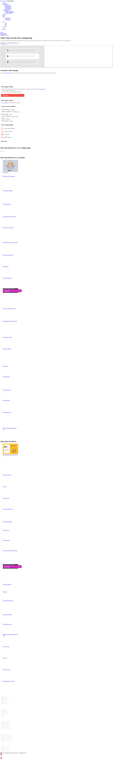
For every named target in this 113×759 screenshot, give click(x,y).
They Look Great (6, 646)
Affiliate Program (6, 712)
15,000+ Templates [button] (6, 4)
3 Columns (5, 591)
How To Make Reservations (8, 600)
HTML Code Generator (7, 740)
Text (18, 42)
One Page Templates (6, 728)
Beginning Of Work (6, 669)
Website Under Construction (8, 227)
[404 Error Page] (10, 171)
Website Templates (8, 5)
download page (42, 89)
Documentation (7, 18)
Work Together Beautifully (8, 190)
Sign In (4, 27)
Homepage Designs (6, 749)
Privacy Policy (5, 698)
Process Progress (6, 498)
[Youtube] (1, 755)
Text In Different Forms (7, 624)
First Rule (4, 486)
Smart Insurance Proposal (7, 337)
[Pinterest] (1, 758)
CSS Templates (6, 725)
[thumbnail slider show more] (1, 151)
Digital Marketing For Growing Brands (10, 454)
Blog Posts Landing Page (7, 278)
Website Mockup (6, 750)
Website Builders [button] (5, 10)
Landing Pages (5, 748)
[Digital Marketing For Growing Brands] (10, 453)
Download (5, 95)
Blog (3, 16)
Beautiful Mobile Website (7, 521)
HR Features (5, 366)
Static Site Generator (6, 739)
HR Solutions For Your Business (9, 176)
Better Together (6, 266)
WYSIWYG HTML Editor (8, 738)
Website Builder (6, 734)
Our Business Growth (7, 390)
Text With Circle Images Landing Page (10, 550)
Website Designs (8, 6)
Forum (4, 714)
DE (5, 23)
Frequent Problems (6, 376)
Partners (4, 701)
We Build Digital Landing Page (9, 681)
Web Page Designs (6, 747)
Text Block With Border (7, 614)
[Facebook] (1, 753)
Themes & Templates (6, 718)
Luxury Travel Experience (8, 509)
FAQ (4, 709)
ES (5, 24)
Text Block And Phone (7, 584)
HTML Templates (8, 9)
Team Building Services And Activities (10, 321)
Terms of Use (5, 696)
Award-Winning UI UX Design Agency (10, 242)
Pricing (4, 14)
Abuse (4, 702)
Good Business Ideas (7, 204)
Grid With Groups (6, 540)
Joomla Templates (8, 8)
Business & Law (14, 42)
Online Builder (5, 102)
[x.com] (1, 756)
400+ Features (5, 3)
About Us (4, 700)
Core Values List (6, 530)
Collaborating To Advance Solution (9, 216)
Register (4, 29)
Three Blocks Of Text (7, 474)
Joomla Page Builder (8, 13)
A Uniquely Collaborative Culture (9, 308)
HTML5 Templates (6, 727)
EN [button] (3, 21)
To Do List (5, 657)
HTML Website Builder (9, 11)
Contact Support (8, 19)
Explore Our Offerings (7, 348)
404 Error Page (5, 172)
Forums (4, 15)
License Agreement (6, 699)
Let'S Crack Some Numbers (8, 255)
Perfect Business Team (7, 412)
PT (5, 26)
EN (5, 22)
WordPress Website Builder (9, 12)
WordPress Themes (8, 7)
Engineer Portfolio (6, 400)
